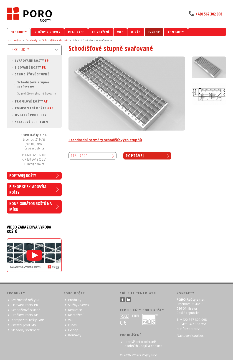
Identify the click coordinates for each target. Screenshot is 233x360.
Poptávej (135, 155)
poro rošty (14, 40)
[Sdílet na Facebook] (122, 299)
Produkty (31, 40)
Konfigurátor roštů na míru (30, 206)
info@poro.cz (190, 329)
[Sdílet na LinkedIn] (128, 299)
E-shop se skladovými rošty (28, 189)
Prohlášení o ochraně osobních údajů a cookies (143, 344)
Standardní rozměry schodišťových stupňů (105, 139)
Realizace (79, 155)
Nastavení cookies (190, 335)
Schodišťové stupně (55, 40)
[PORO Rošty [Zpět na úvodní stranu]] (61, 14)
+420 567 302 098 (209, 14)
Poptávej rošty (22, 175)
